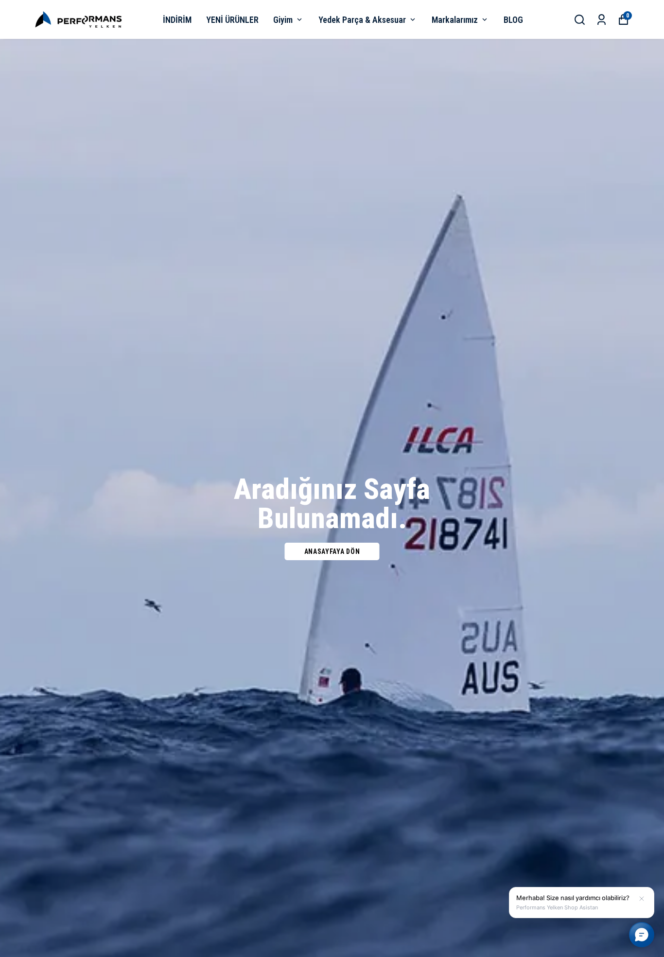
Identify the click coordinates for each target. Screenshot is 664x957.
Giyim (283, 20)
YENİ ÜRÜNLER (232, 20)
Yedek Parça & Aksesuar (362, 20)
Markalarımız (455, 20)
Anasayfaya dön (332, 551)
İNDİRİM (177, 20)
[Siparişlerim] (601, 20)
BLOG (513, 20)
